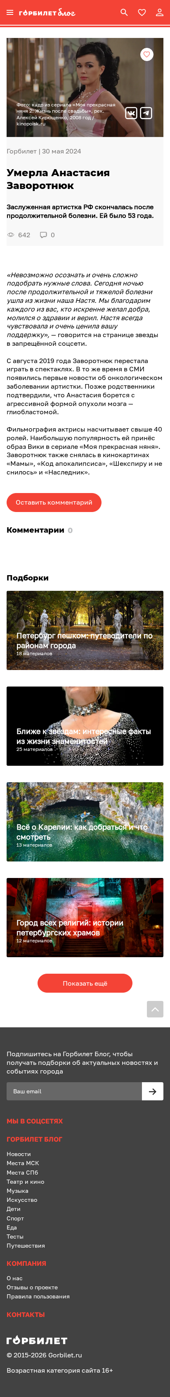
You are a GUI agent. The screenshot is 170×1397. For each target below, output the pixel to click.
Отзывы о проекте (32, 1287)
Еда (12, 1227)
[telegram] (146, 114)
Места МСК (23, 1162)
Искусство (22, 1199)
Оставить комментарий (54, 502)
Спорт (15, 1218)
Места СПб (22, 1172)
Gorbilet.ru (65, 1355)
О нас (15, 1277)
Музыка (17, 1190)
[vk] (131, 114)
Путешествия (26, 1245)
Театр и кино (25, 1181)
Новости (19, 1153)
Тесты (15, 1236)
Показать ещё (85, 983)
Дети (14, 1208)
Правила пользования (38, 1296)
